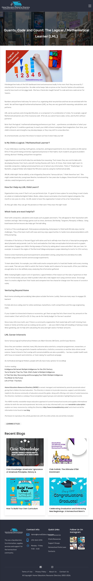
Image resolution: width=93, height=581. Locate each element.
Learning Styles (13, 424)
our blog (27, 410)
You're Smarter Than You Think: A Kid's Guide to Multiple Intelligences (30, 372)
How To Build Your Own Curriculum (22, 508)
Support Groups (54, 543)
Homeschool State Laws (57, 547)
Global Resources (54, 535)
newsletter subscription (76, 404)
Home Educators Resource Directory (47, 575)
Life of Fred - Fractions (13, 381)
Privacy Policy (40, 572)
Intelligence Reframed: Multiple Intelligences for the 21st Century (29, 369)
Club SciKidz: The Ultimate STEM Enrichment (63, 470)
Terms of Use (27, 572)
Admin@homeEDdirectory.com (42, 535)
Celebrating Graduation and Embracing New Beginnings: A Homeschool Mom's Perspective (67, 511)
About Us (53, 572)
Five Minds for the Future (14, 378)
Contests (51, 551)
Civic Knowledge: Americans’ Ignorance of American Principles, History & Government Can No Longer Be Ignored (24, 472)
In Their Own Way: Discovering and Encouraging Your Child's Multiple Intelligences (34, 375)
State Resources (54, 539)
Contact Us (64, 572)
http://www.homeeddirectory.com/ (56, 407)
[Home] (16, 5)
